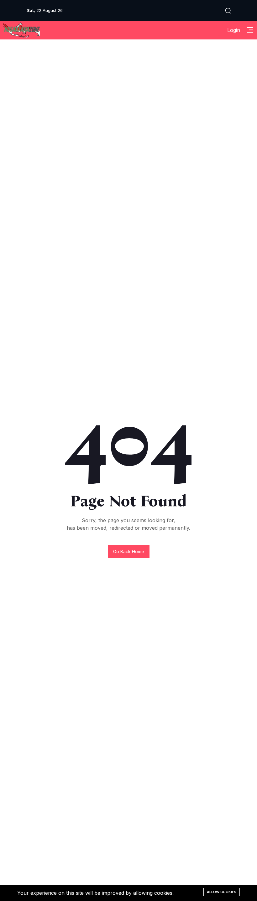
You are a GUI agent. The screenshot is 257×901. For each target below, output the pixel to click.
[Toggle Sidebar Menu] (250, 30)
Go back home (128, 551)
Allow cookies (221, 892)
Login (233, 30)
